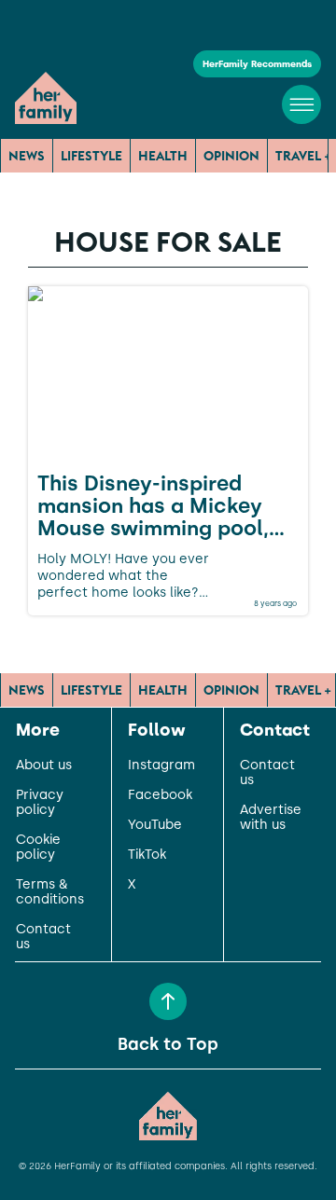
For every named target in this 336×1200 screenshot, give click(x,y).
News (26, 155)
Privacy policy (39, 803)
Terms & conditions (50, 892)
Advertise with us (270, 818)
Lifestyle (91, 155)
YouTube (155, 825)
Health (163, 155)
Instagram (161, 765)
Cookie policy (38, 847)
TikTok (147, 855)
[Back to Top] (168, 1001)
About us (44, 765)
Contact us (43, 937)
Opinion (231, 155)
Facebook (160, 795)
